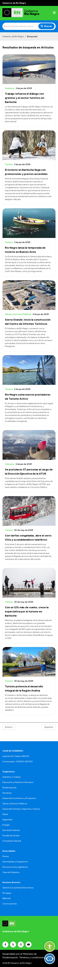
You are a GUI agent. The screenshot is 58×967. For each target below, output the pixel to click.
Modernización (9, 787)
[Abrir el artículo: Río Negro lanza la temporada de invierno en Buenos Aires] (29, 223)
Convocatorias (9, 903)
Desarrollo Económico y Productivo (19, 798)
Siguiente (48, 727)
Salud (5, 814)
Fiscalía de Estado (11, 835)
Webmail (6, 898)
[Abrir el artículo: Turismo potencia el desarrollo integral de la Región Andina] (29, 662)
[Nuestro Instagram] (21, 944)
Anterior (9, 727)
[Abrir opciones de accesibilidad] (49, 946)
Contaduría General (11, 841)
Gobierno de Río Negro (13, 36)
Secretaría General (11, 830)
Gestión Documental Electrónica (17, 887)
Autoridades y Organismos (15, 861)
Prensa (5, 856)
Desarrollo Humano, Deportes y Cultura (21, 809)
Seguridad (7, 819)
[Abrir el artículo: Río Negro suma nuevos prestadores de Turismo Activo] (29, 370)
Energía (6, 825)
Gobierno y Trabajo (11, 777)
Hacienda (6, 793)
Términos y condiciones (31, 957)
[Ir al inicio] (21, 13)
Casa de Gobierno (10, 872)
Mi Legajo (6, 893)
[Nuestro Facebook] (5, 944)
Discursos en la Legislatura (15, 867)
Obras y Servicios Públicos (14, 803)
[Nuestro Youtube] (29, 944)
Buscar (48, 26)
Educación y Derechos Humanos (17, 782)
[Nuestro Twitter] (13, 944)
